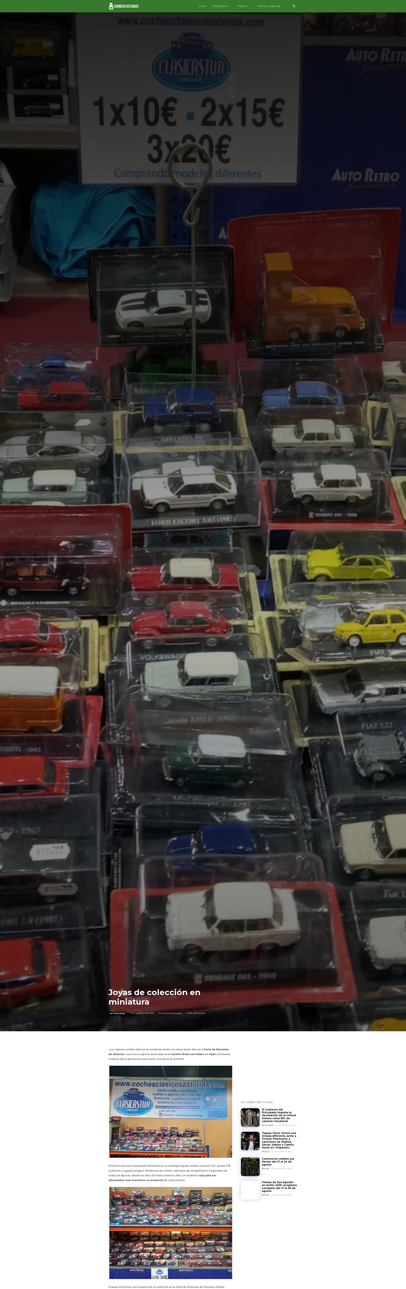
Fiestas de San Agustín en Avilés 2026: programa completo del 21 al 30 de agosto (279, 1187)
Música (265, 1152)
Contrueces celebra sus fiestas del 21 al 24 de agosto (278, 1161)
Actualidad (117, 1013)
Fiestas (265, 1169)
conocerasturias (172, 1013)
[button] (294, 6)
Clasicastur (132, 1054)
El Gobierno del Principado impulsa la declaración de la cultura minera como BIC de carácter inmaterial (279, 1115)
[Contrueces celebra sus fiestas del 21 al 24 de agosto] (250, 1166)
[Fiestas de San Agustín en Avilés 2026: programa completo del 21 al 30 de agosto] (250, 1190)
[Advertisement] (269, 1069)
